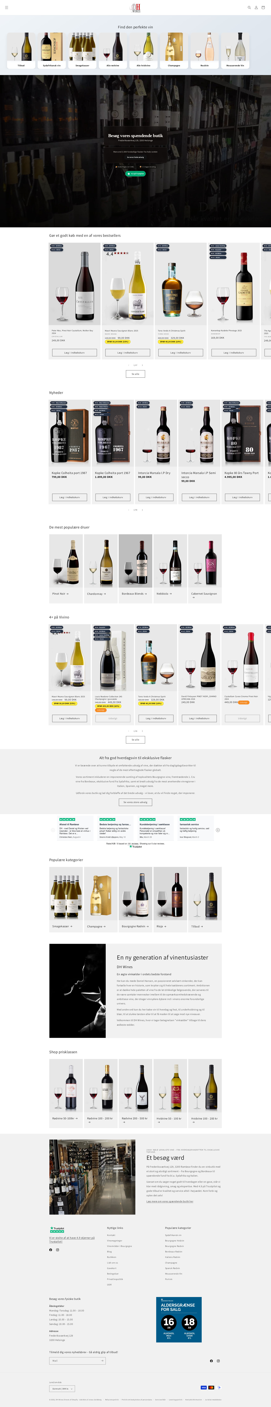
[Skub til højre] (142, 365)
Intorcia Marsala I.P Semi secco (198, 475)
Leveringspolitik (175, 1400)
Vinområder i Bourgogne (119, 1246)
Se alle (135, 373)
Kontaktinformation (193, 1400)
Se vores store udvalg (135, 802)
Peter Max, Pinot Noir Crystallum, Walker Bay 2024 (72, 332)
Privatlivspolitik (115, 1279)
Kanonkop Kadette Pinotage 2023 (226, 330)
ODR (109, 1284)
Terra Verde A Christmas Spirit (171, 331)
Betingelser (113, 1273)
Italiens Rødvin (172, 1257)
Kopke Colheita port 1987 (69, 473)
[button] (6, 7)
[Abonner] (102, 1360)
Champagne (94, 926)
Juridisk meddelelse (213, 1400)
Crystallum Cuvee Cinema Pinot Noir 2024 (241, 697)
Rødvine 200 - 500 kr (135, 1118)
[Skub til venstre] (128, 365)
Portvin (169, 1279)
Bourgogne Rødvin (133, 926)
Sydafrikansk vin (173, 1235)
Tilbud (195, 926)
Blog (109, 1251)
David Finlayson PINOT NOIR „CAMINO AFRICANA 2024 (198, 697)
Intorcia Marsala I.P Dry (154, 473)
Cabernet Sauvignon (204, 593)
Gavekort (111, 1268)
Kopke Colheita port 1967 (112, 473)
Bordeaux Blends (132, 594)
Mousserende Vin (173, 1273)
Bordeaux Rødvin (173, 1251)
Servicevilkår (160, 1400)
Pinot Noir (58, 594)
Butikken (111, 1257)
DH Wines (60, 1400)
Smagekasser (60, 926)
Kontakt (111, 1235)
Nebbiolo (162, 593)
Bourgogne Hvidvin (174, 1240)
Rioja (160, 926)
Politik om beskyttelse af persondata (137, 1400)
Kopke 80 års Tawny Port (242, 473)
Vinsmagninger (114, 1240)
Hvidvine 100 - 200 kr (204, 1118)
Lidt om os (112, 1262)
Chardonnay (95, 594)
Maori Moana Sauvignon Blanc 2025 (121, 331)
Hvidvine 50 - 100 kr (169, 1118)
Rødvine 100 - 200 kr (100, 1118)
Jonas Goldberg (95, 1400)
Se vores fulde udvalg (135, 157)
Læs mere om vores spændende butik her (169, 1201)
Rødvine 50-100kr (63, 1118)
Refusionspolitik (112, 1400)
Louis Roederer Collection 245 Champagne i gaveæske (108, 698)
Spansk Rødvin (172, 1268)
